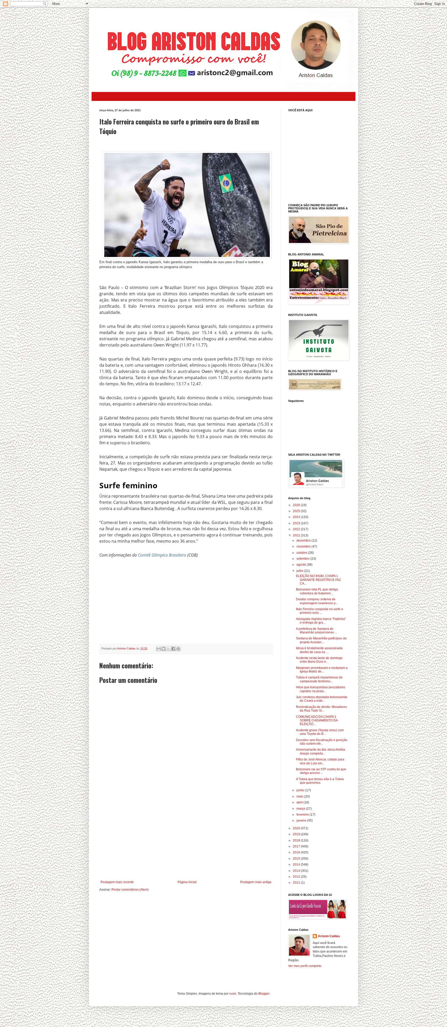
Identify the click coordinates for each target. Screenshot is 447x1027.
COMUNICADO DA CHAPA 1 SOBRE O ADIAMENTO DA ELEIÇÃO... (317, 720)
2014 (297, 864)
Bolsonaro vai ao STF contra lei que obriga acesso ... (321, 771)
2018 (297, 840)
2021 (297, 535)
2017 (297, 846)
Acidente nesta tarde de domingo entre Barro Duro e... (319, 659)
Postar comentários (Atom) (130, 889)
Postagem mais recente (117, 882)
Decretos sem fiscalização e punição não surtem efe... (321, 741)
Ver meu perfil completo (304, 966)
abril (299, 802)
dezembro (303, 540)
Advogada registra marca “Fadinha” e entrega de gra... (321, 620)
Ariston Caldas (329, 936)
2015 (297, 858)
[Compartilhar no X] (168, 648)
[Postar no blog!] (163, 648)
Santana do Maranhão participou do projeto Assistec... (321, 640)
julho (300, 571)
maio (300, 796)
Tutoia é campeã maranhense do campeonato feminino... (319, 679)
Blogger (263, 993)
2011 (297, 882)
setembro (303, 558)
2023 (297, 523)
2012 (297, 876)
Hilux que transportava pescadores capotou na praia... (320, 689)
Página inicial (187, 882)
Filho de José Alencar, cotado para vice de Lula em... (320, 761)
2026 (297, 505)
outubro (302, 553)
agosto (301, 564)
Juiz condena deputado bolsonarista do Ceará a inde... (321, 699)
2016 (297, 852)
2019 (297, 834)
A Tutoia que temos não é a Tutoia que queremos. (320, 781)
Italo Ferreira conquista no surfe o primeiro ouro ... (319, 611)
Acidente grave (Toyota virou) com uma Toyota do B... (320, 732)
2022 (297, 529)
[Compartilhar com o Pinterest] (178, 648)
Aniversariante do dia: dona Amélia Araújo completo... (320, 751)
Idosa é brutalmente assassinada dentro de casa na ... (319, 650)
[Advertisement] (189, 602)
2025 (297, 511)
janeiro (301, 820)
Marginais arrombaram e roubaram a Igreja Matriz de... (322, 669)
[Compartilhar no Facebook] (173, 648)
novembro (303, 546)
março (301, 808)
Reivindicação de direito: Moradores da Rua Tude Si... (321, 708)
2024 (297, 517)
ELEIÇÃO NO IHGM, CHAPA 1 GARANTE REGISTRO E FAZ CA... (318, 579)
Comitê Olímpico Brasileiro (162, 555)
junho (300, 790)
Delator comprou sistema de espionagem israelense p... (317, 601)
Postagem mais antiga (255, 882)
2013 (297, 871)
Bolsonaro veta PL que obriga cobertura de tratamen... (317, 591)
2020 (297, 828)
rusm (232, 993)
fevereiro (303, 814)
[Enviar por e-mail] (158, 648)
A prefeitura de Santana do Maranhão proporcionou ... (316, 630)
